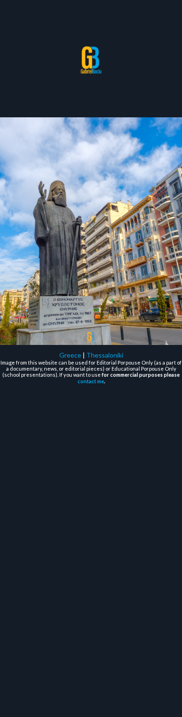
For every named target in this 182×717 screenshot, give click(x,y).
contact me (90, 381)
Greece (70, 355)
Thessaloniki (104, 355)
